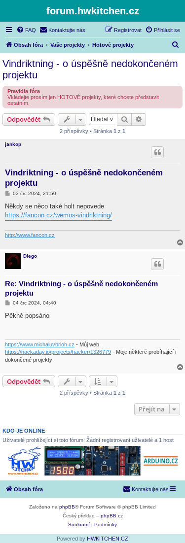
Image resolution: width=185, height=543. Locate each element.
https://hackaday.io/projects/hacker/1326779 (58, 352)
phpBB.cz (112, 515)
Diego (30, 256)
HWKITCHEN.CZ (107, 539)
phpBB (67, 506)
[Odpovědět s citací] (157, 152)
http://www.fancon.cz (30, 235)
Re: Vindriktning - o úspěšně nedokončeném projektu (81, 288)
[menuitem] (26, 30)
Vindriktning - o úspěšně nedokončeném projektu (90, 69)
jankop (13, 144)
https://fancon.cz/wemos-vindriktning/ (58, 215)
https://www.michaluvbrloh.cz (39, 344)
